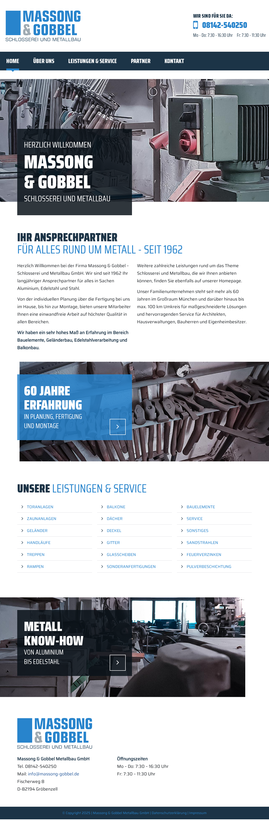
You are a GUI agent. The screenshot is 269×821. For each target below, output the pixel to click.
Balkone (116, 507)
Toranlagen (40, 507)
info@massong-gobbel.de (53, 773)
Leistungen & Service (92, 61)
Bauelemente (201, 507)
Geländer (37, 530)
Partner (140, 61)
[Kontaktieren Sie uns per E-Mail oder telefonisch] (118, 663)
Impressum (198, 813)
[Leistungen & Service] (118, 427)
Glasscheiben (121, 554)
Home (12, 61)
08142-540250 (224, 25)
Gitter (113, 542)
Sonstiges (197, 530)
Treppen (36, 554)
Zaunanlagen (41, 518)
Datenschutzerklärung (169, 813)
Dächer (115, 518)
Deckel (114, 530)
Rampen (35, 566)
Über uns (43, 61)
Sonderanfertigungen (131, 566)
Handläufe (38, 542)
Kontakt (174, 61)
